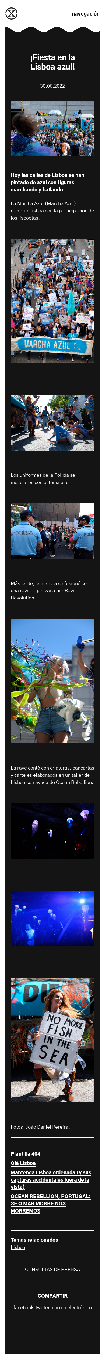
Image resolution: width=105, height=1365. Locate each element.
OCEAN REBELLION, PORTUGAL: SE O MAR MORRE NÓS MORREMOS (51, 1204)
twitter (43, 1307)
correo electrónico (72, 1307)
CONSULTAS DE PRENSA (52, 1269)
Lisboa (18, 1247)
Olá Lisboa (23, 1163)
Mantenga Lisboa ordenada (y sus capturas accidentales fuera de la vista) (51, 1180)
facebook (23, 1307)
